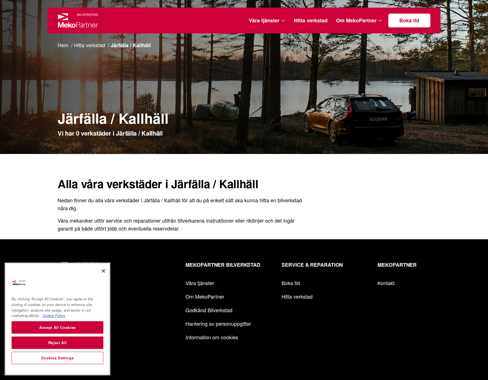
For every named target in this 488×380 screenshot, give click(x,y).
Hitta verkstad (311, 20)
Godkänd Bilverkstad (209, 310)
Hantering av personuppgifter (218, 323)
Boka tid (409, 20)
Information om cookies (212, 337)
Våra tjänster (264, 20)
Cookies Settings (57, 358)
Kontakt (386, 282)
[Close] (103, 271)
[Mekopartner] (78, 20)
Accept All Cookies (57, 327)
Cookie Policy (54, 315)
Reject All (57, 342)
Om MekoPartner (356, 20)
